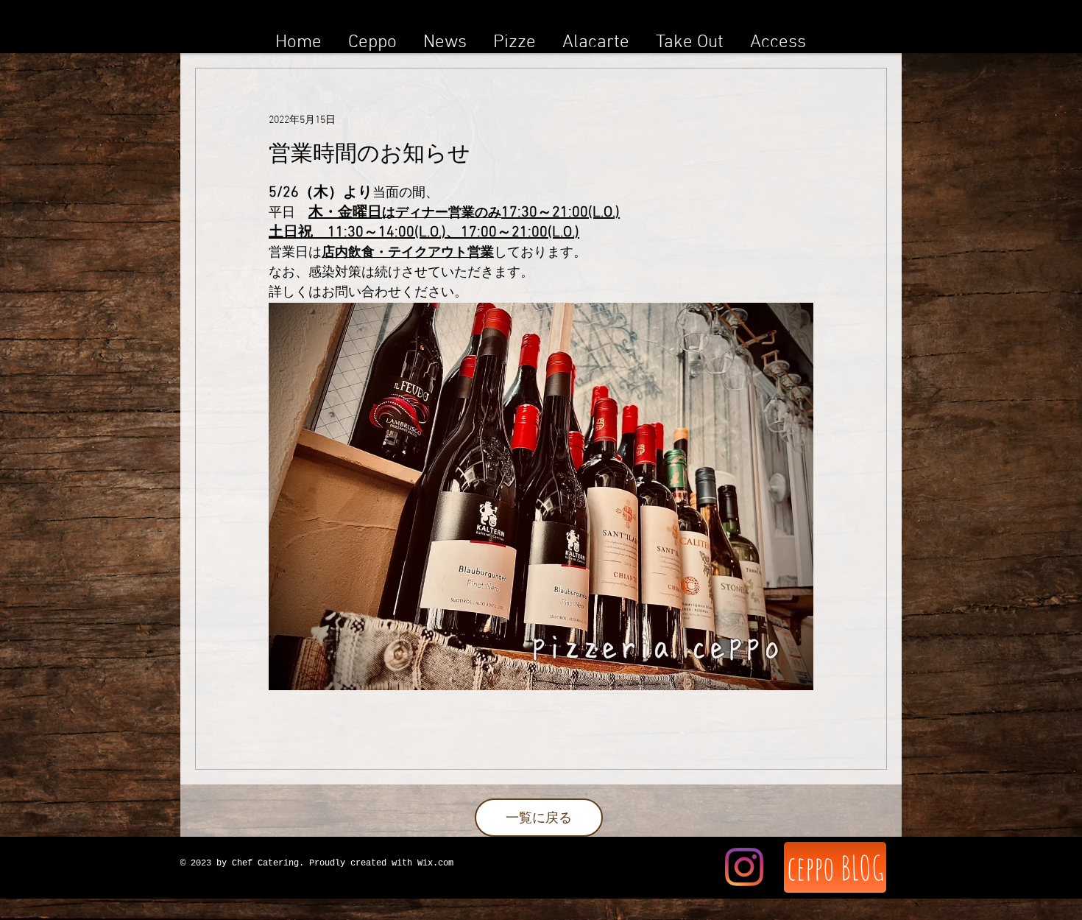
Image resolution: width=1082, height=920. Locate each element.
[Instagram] (744, 867)
